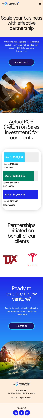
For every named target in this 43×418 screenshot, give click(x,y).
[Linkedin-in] (15, 412)
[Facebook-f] (21, 412)
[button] (39, 4)
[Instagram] (27, 412)
